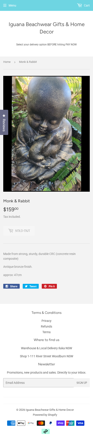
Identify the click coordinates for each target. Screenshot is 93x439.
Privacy (46, 321)
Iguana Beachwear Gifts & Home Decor (47, 28)
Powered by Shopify (45, 414)
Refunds (46, 326)
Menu (12, 5)
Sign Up (82, 382)
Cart (86, 5)
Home (7, 61)
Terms (46, 332)
